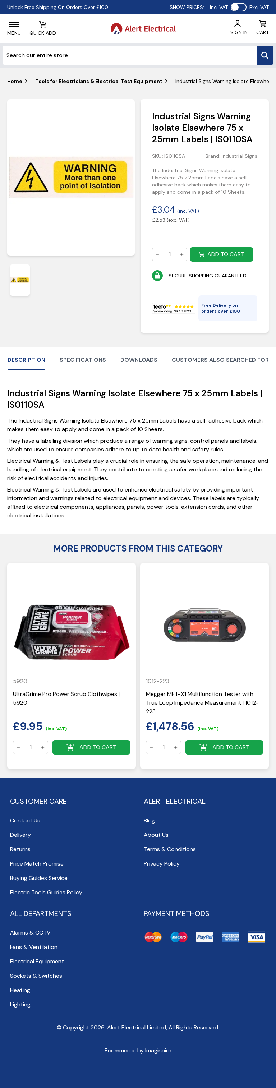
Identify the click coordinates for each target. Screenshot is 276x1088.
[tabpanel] (71, 177)
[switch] (239, 7)
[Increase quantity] (182, 254)
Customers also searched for (220, 360)
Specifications (83, 360)
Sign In (239, 32)
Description (26, 360)
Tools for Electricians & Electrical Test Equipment (98, 81)
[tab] (20, 280)
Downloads (138, 360)
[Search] (265, 55)
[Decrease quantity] (157, 254)
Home (14, 81)
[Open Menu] (14, 24)
